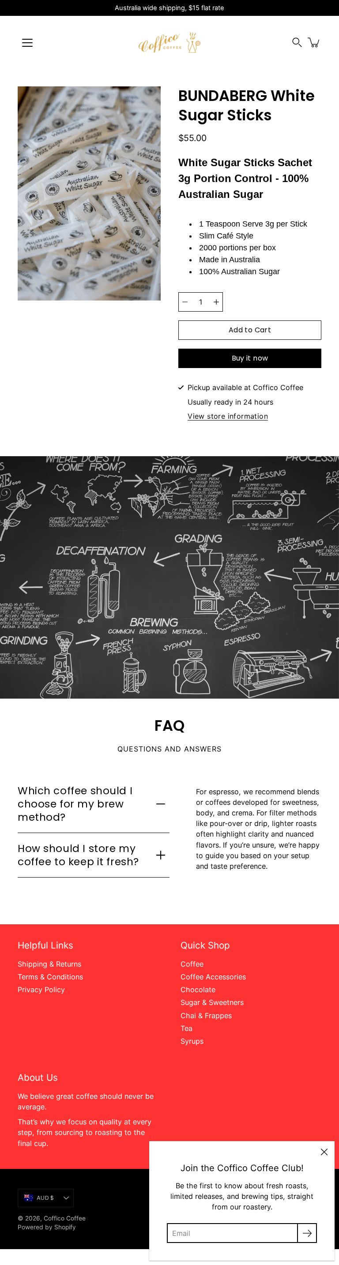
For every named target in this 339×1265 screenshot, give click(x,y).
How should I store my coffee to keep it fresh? (78, 855)
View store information (228, 416)
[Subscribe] (307, 1233)
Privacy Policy (41, 989)
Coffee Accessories (213, 976)
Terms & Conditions (50, 976)
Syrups (192, 1041)
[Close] (324, 1151)
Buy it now (250, 358)
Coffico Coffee (65, 1218)
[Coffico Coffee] (169, 42)
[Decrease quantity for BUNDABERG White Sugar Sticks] (185, 302)
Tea (186, 1028)
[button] (297, 42)
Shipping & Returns (49, 964)
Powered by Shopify (47, 1227)
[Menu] (27, 42)
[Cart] (314, 42)
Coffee (192, 964)
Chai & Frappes (206, 1015)
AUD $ (45, 1198)
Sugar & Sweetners (212, 1002)
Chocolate (198, 989)
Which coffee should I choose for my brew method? (75, 804)
